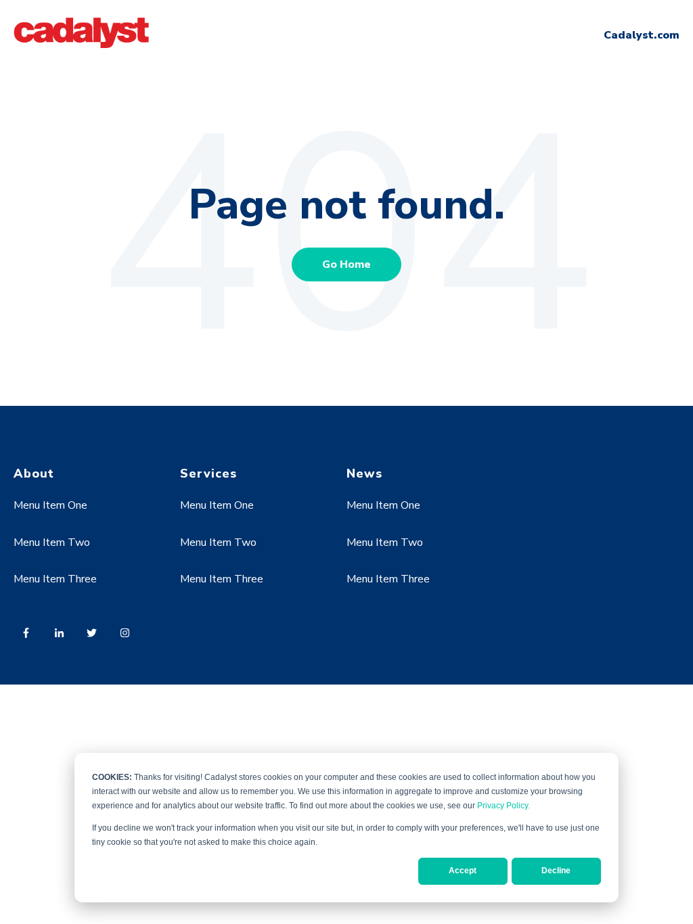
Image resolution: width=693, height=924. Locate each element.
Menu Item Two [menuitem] (52, 542)
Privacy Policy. (503, 805)
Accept (462, 870)
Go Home (346, 264)
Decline (556, 870)
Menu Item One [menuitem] (50, 505)
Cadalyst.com (641, 35)
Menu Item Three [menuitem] (55, 579)
